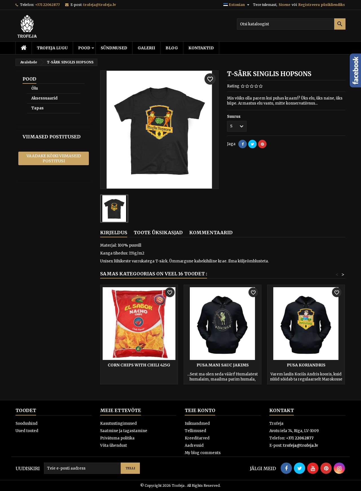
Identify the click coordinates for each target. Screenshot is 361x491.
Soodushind (27, 423)
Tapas (37, 108)
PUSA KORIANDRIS (306, 365)
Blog (172, 47)
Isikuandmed (197, 423)
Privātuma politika (117, 438)
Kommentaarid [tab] (211, 232)
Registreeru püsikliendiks (321, 5)
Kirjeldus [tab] (113, 232)
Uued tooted (27, 430)
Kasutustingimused (118, 423)
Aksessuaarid (44, 98)
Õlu (34, 88)
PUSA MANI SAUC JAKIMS (223, 365)
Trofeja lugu (52, 47)
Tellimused (195, 430)
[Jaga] (242, 144)
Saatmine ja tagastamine (123, 430)
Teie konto (200, 410)
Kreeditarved (197, 438)
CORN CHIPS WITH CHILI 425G (139, 365)
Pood (84, 47)
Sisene (284, 5)
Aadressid (194, 445)
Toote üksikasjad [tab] (158, 232)
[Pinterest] (262, 144)
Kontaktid (201, 47)
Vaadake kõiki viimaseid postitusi (54, 158)
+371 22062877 (47, 5)
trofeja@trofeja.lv (99, 5)
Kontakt (281, 410)
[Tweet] (252, 144)
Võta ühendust (113, 445)
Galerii (146, 47)
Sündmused (114, 47)
